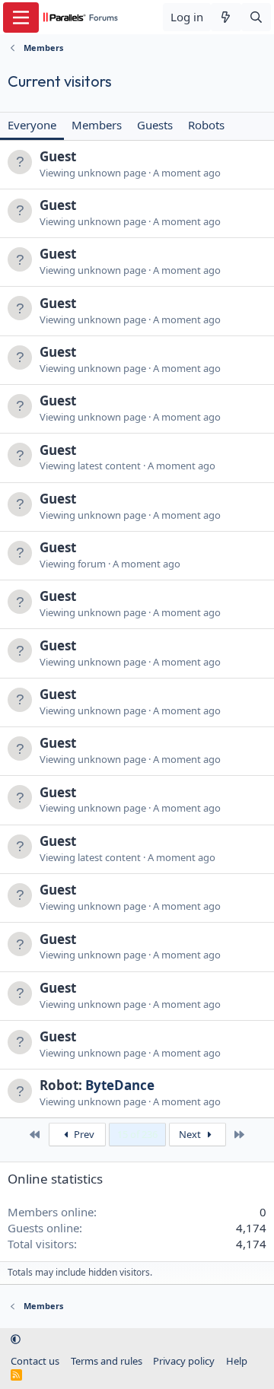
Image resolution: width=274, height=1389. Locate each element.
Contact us (35, 1361)
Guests (155, 124)
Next (191, 1134)
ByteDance (120, 1085)
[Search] (256, 17)
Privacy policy (184, 1361)
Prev (83, 1134)
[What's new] (226, 17)
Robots (206, 124)
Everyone (32, 124)
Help (236, 1361)
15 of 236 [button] (137, 1134)
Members (97, 124)
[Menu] (21, 17)
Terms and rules (106, 1361)
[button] (16, 1339)
